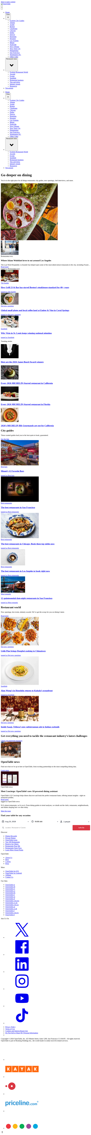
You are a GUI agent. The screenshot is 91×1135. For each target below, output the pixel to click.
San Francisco (15, 53)
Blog (7, 860)
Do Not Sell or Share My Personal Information (21, 1033)
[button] (15, 821)
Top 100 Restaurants (12, 842)
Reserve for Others (12, 844)
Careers (8, 862)
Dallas (12, 33)
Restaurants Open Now (13, 848)
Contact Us (9, 877)
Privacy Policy (10, 1027)
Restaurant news (11, 59)
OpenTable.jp (10, 885)
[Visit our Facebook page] (22, 955)
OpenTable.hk (10, 893)
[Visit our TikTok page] (22, 1023)
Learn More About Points (14, 850)
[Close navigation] (2, 8)
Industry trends (15, 84)
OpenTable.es (10, 889)
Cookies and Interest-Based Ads (16, 1031)
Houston (13, 39)
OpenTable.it (9, 911)
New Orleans (14, 47)
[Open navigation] (2, 6)
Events (12, 76)
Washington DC (15, 55)
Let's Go (81, 827)
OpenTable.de (10, 887)
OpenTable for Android (13, 873)
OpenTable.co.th (11, 909)
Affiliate (8, 875)
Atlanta (12, 23)
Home (7, 12)
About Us (8, 858)
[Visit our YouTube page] (22, 1006)
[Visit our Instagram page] (22, 989)
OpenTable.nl (10, 899)
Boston (12, 27)
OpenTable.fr (10, 915)
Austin (12, 25)
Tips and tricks (15, 82)
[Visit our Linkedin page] (22, 972)
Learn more (5, 770)
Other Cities (14, 57)
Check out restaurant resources (11, 741)
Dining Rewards (11, 836)
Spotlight (13, 78)
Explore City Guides (17, 21)
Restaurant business (17, 80)
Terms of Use (10, 1029)
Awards (12, 74)
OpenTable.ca (10, 891)
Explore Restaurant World (19, 72)
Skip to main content (8, 2)
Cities (8, 14)
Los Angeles (14, 41)
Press (7, 864)
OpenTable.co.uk (11, 903)
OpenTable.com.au (12, 905)
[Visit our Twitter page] (22, 937)
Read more (5, 267)
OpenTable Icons (11, 840)
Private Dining (10, 838)
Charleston (13, 29)
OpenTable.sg (10, 897)
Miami (12, 43)
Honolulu (13, 37)
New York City (15, 49)
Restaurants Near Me (12, 846)
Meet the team (6, 811)
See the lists (5, 439)
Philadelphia (14, 51)
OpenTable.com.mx (12, 901)
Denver (12, 35)
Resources (13, 86)
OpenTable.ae (10, 907)
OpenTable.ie (10, 895)
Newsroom (9, 88)
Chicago (13, 31)
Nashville (13, 45)
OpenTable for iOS (12, 871)
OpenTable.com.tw (12, 913)
